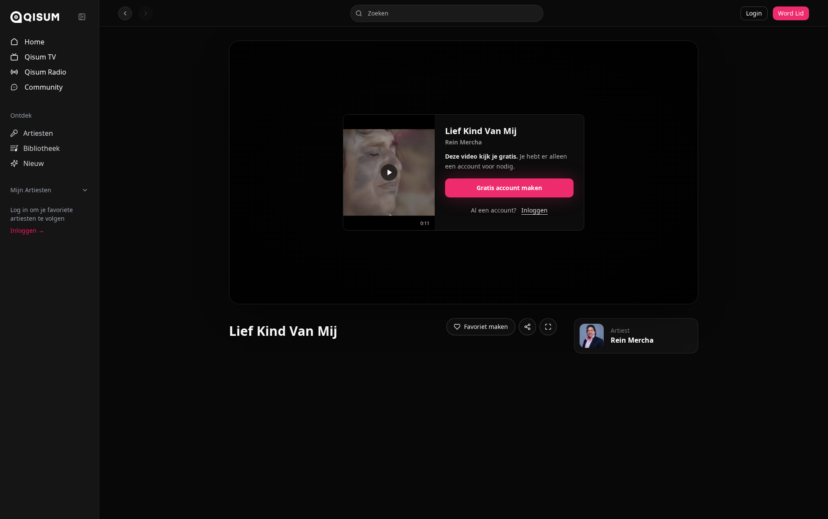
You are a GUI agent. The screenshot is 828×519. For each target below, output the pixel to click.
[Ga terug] (125, 13)
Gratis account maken (509, 188)
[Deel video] (527, 326)
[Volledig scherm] (548, 326)
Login (754, 13)
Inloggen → (27, 230)
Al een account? (509, 210)
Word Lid (791, 13)
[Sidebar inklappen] (81, 16)
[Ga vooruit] (146, 13)
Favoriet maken (486, 326)
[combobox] (446, 13)
